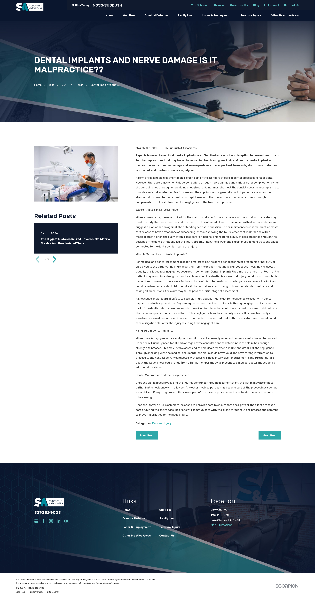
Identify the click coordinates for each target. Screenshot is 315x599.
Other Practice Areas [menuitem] (285, 15)
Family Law (166, 518)
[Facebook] (43, 521)
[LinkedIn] (58, 521)
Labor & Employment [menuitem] (216, 15)
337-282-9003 (47, 512)
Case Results (239, 5)
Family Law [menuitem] (185, 15)
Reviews (219, 5)
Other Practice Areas (136, 535)
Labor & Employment (136, 527)
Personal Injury (161, 423)
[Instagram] (51, 521)
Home (126, 510)
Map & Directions (221, 525)
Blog (256, 5)
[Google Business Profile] (36, 521)
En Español (271, 5)
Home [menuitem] (109, 15)
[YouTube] (66, 521)
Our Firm (165, 510)
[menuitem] (20, 592)
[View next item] (54, 259)
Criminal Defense (134, 518)
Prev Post (147, 435)
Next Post (270, 435)
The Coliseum (200, 5)
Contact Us (291, 5)
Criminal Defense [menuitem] (156, 15)
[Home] (30, 7)
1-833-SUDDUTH (107, 5)
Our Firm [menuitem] (129, 15)
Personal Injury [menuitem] (250, 15)
